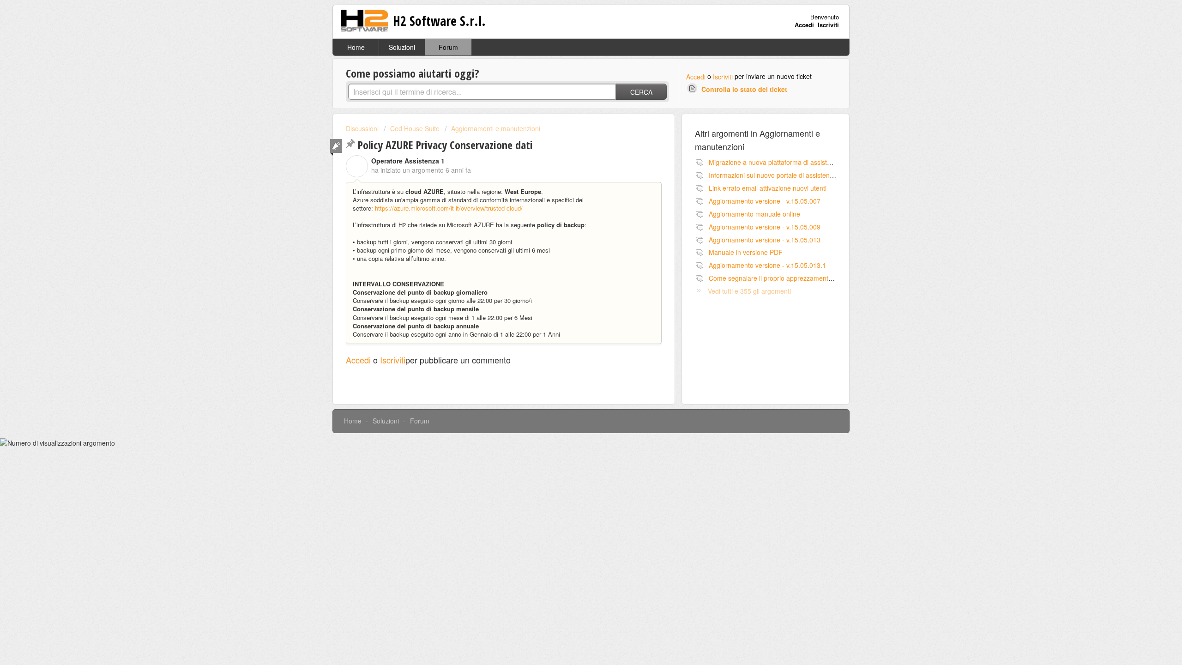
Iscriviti (723, 76)
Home (356, 47)
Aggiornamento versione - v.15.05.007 (764, 201)
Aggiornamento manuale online (754, 213)
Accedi (696, 76)
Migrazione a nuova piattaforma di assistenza (775, 162)
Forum (448, 47)
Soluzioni (402, 47)
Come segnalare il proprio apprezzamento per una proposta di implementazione (826, 278)
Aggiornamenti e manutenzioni (495, 128)
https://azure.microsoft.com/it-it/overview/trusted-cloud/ (449, 208)
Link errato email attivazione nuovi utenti (767, 188)
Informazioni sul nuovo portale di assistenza (773, 175)
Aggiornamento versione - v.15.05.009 (764, 226)
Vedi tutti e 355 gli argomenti (749, 291)
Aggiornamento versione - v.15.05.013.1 (767, 265)
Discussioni (362, 128)
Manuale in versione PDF (746, 252)
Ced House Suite (415, 128)
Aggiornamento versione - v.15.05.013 (764, 239)
